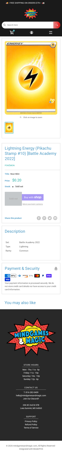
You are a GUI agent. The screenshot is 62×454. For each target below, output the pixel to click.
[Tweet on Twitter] (50, 218)
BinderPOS (38, 449)
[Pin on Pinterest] (44, 218)
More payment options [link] (33, 204)
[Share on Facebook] (39, 218)
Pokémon (10, 165)
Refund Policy (31, 424)
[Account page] (31, 33)
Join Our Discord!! (31, 399)
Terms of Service (31, 428)
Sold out (13, 198)
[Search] (56, 25)
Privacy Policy (31, 421)
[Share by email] (55, 218)
